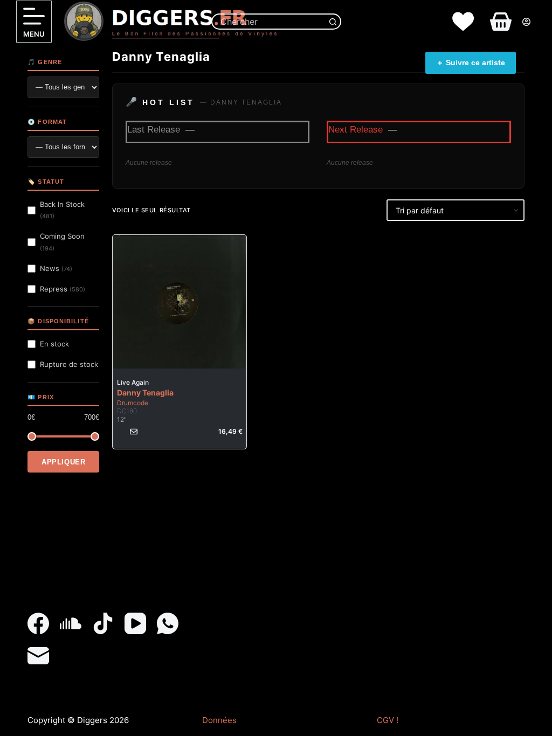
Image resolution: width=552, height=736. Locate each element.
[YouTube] (135, 623)
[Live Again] (179, 302)
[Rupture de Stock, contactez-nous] (133, 431)
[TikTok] (103, 623)
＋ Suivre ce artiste (470, 62)
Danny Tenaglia (145, 392)
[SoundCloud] (70, 623)
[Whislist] (463, 21)
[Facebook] (38, 623)
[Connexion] (526, 22)
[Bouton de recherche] (333, 22)
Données (219, 720)
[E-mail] (38, 655)
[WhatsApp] (167, 623)
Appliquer (64, 462)
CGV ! (387, 720)
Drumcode (132, 403)
